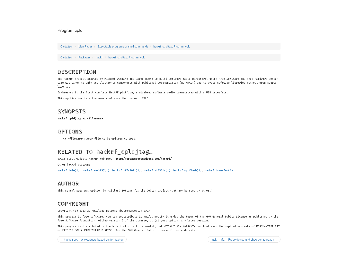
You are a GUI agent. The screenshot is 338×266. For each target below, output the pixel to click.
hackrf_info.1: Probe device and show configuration (244, 239)
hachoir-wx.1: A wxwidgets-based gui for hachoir (92, 239)
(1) (68, 170)
